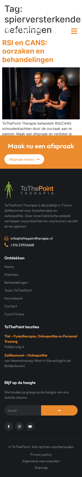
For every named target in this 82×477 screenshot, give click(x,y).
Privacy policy (41, 454)
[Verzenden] (59, 410)
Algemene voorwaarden (41, 461)
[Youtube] (70, 14)
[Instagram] (61, 14)
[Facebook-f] (52, 14)
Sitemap (41, 467)
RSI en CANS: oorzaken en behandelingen (27, 51)
